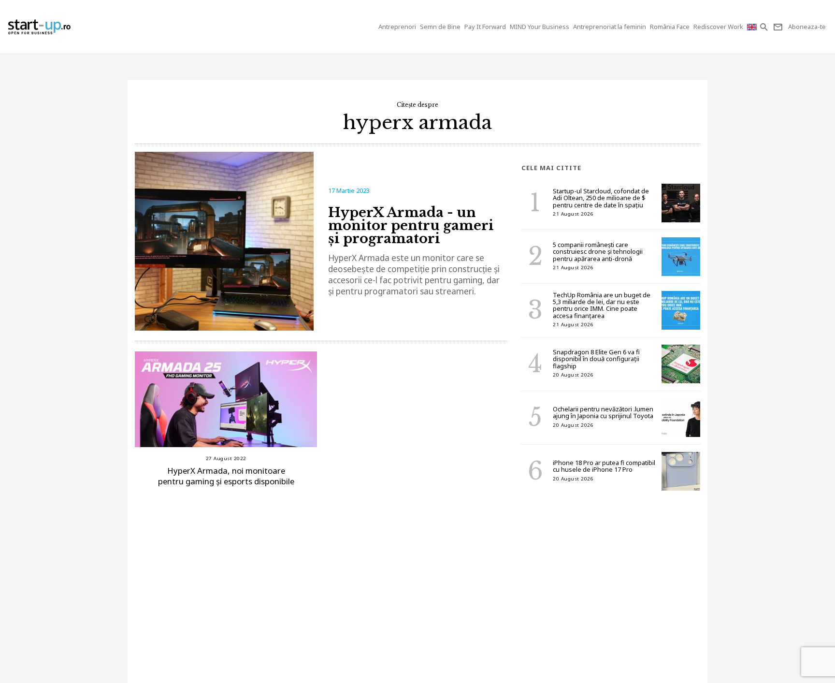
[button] (765, 27)
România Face (670, 26)
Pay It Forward (485, 26)
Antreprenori (397, 26)
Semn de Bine (440, 26)
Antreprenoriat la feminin (609, 26)
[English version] (753, 27)
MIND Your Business (539, 26)
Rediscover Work (718, 26)
